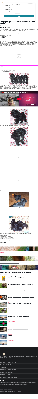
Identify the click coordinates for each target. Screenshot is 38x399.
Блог (1, 261)
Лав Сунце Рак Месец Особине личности (17, 341)
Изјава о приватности (8, 389)
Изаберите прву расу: (8, 5)
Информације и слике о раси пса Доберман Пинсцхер (20, 290)
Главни (1, 389)
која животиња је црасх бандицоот (8, 377)
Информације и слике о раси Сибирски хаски (18, 309)
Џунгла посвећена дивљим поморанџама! (9, 263)
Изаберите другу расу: (8, 9)
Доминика (10, 322)
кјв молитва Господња (5, 66)
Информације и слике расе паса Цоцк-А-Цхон (18, 329)
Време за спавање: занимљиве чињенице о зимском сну (20, 284)
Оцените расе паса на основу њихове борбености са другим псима (15, 272)
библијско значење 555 (5, 374)
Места (25, 384)
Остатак (33, 382)
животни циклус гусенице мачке (8, 369)
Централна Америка (11, 321)
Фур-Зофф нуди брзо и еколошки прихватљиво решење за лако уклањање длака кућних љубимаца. (22, 277)
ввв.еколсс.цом (18, 391)
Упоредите (19, 16)
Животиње (2, 252)
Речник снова (11, 384)
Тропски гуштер (4, 253)
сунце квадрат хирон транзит (6, 209)
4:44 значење (3, 367)
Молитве (29, 382)
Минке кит (10, 335)
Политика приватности (14, 382)
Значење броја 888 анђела (6, 372)
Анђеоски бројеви (23, 382)
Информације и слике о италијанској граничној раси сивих (21, 297)
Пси (5, 242)
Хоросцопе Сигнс (11, 340)
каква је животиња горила (6, 364)
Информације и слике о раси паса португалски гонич (20, 303)
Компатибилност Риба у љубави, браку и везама (18, 316)
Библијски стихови (18, 384)
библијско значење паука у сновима (9, 362)
